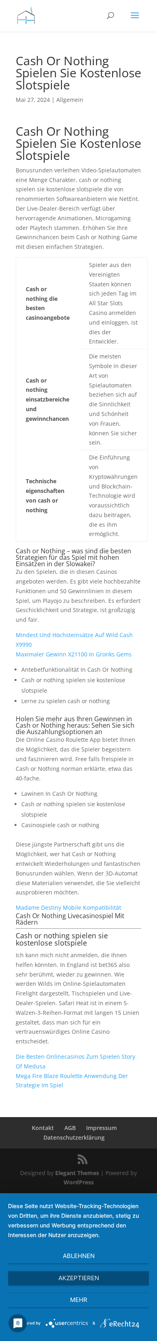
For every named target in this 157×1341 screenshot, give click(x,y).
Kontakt (43, 1128)
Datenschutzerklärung (74, 1137)
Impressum (101, 1128)
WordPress (79, 1182)
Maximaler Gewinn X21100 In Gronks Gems (74, 654)
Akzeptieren (78, 1278)
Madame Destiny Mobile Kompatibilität (68, 907)
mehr (78, 1300)
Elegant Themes (77, 1173)
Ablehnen (79, 1256)
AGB (70, 1128)
